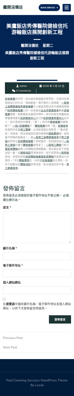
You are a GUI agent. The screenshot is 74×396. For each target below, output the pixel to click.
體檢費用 (24, 160)
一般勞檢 (64, 152)
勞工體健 (25, 129)
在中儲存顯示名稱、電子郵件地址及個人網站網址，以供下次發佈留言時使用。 (37, 306)
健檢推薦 (28, 106)
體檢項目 (25, 164)
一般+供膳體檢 (21, 125)
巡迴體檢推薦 (15, 110)
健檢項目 (25, 152)
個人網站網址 (12, 282)
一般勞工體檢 (53, 144)
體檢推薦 (40, 125)
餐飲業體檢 (11, 148)
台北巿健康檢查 (50, 110)
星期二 (48, 45)
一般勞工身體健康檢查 (46, 137)
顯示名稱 (10, 248)
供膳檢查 (63, 125)
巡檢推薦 (10, 98)
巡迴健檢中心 (28, 118)
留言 (7, 207)
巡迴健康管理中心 (53, 118)
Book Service (48, 7)
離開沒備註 (13, 7)
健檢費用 (54, 133)
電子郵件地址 (13, 265)
